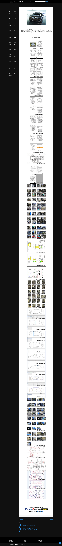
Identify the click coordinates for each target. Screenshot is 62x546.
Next (51, 519)
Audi (9, 13)
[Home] (10, 5)
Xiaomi (15, 68)
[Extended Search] (45, 1)
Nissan (15, 28)
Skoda (15, 49)
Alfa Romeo (10, 11)
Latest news (25, 540)
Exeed (10, 42)
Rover (15, 42)
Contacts (30, 1)
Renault (15, 37)
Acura (23, 516)
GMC (9, 51)
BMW (10, 16)
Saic (14, 44)
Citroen (10, 30)
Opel (14, 30)
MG (14, 23)
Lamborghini (10, 75)
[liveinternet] (51, 544)
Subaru (15, 54)
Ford (9, 47)
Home (27, 1)
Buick (10, 18)
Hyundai (10, 63)
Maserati (15, 16)
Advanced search (11, 541)
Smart (15, 51)
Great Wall (10, 54)
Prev (21, 519)
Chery (10, 25)
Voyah (15, 66)
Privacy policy (40, 540)
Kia (9, 73)
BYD (9, 20)
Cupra (10, 32)
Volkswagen (15, 63)
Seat (14, 47)
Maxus (15, 18)
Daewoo (10, 35)
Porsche (15, 35)
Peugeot (15, 32)
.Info (14, 73)
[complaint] (46, 516)
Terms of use (40, 541)
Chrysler (10, 28)
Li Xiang (15, 13)
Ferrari (10, 44)
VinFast (15, 61)
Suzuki (15, 56)
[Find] (47, 1)
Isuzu (10, 66)
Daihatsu (10, 37)
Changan (10, 23)
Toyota (15, 59)
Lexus (15, 11)
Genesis (10, 49)
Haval (10, 56)
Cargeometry (16, 544)
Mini (14, 25)
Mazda (15, 20)
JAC (9, 68)
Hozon (10, 59)
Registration (10, 540)
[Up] (60, 543)
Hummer (10, 61)
